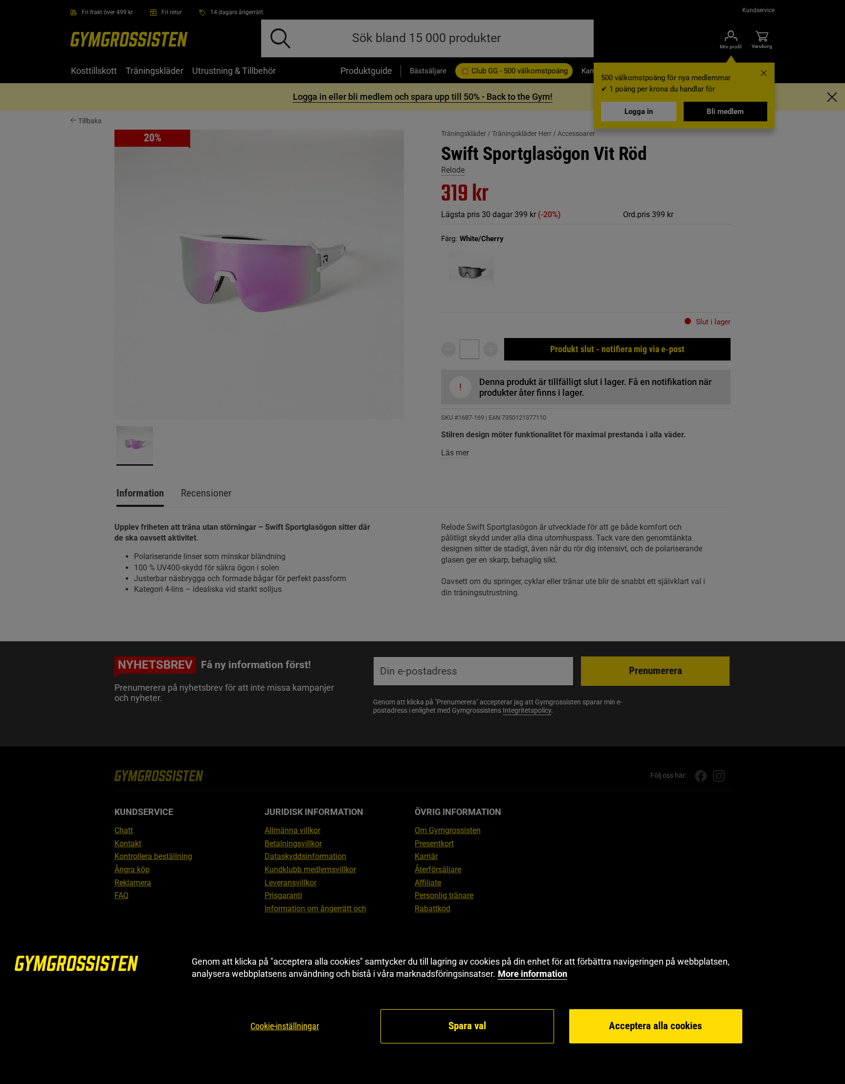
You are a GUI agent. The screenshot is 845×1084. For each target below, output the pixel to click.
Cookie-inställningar (284, 1026)
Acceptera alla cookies (655, 1026)
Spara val (467, 1026)
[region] (422, 1000)
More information (532, 974)
